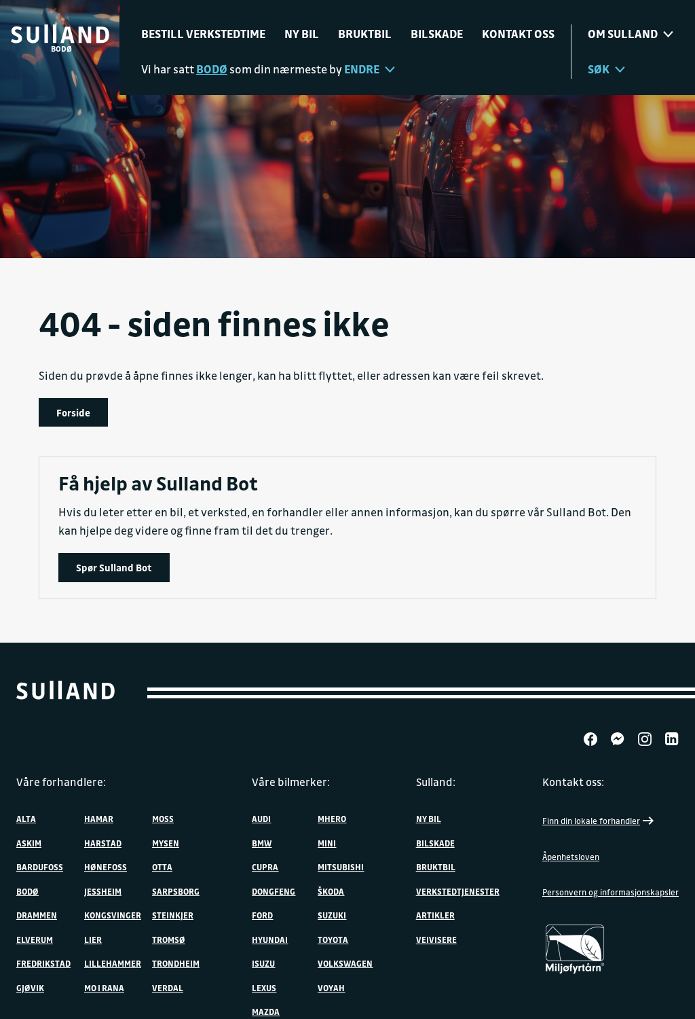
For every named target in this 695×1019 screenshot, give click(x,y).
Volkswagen (345, 963)
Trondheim (176, 963)
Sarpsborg (176, 891)
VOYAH (331, 987)
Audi (261, 818)
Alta (26, 818)
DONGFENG (273, 891)
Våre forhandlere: (61, 782)
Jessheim (102, 891)
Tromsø (168, 939)
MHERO (332, 818)
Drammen (36, 915)
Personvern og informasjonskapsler (610, 892)
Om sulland (623, 33)
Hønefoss (105, 866)
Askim (28, 843)
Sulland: (435, 782)
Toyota (333, 939)
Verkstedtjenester (458, 891)
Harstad (102, 843)
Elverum (34, 939)
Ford (262, 915)
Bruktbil (365, 33)
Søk (598, 69)
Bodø (27, 891)
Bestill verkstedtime (203, 33)
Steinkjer (172, 915)
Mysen (165, 843)
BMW (261, 843)
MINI (327, 843)
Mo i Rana (104, 987)
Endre (361, 69)
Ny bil (301, 33)
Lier (93, 939)
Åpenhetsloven (570, 856)
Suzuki (332, 915)
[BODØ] (60, 33)
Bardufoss (39, 866)
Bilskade (437, 33)
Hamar (98, 818)
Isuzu (263, 963)
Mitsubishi (341, 866)
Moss (163, 818)
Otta (162, 866)
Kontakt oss (518, 33)
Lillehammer (112, 963)
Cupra (265, 866)
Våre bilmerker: (291, 782)
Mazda (266, 1011)
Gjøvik (30, 987)
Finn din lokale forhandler (591, 820)
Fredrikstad (43, 963)
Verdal (167, 987)
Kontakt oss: (573, 782)
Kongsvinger (112, 915)
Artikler (435, 915)
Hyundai (270, 939)
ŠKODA (331, 891)
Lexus (264, 987)
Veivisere (436, 939)
